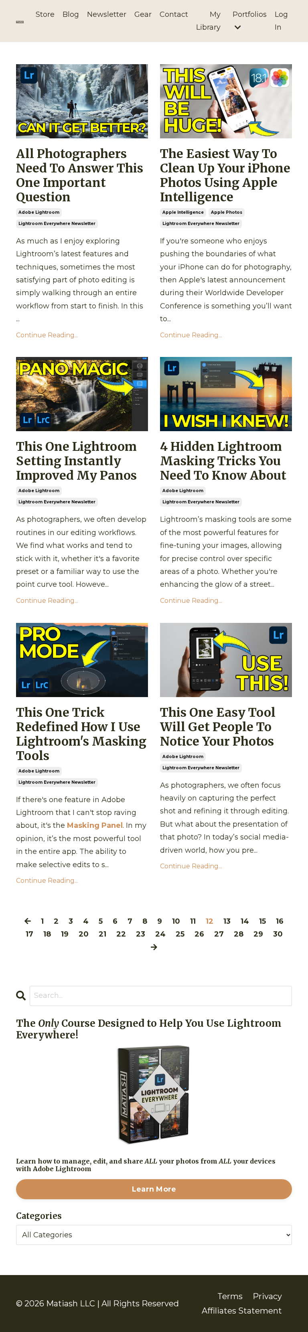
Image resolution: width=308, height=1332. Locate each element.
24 (160, 934)
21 (102, 934)
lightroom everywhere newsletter (56, 223)
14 (245, 921)
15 (262, 921)
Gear (143, 14)
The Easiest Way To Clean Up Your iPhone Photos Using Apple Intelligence (225, 175)
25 (180, 934)
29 (258, 934)
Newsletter (106, 14)
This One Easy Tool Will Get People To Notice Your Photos (218, 726)
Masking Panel (95, 825)
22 (121, 934)
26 (199, 934)
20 (84, 934)
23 (140, 934)
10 (176, 921)
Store (45, 14)
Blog (71, 14)
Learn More (154, 1189)
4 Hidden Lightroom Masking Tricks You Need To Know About (223, 461)
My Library (208, 21)
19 (65, 934)
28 (238, 934)
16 (280, 921)
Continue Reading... (47, 335)
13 (227, 921)
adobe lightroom (38, 212)
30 (278, 934)
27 (219, 934)
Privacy (267, 1296)
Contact (174, 14)
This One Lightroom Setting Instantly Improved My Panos (76, 461)
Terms (230, 1296)
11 (193, 921)
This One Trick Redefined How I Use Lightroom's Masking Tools (81, 734)
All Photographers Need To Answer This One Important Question (79, 175)
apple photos (226, 212)
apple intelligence (183, 212)
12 (209, 921)
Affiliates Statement (242, 1311)
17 (29, 934)
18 (47, 934)
